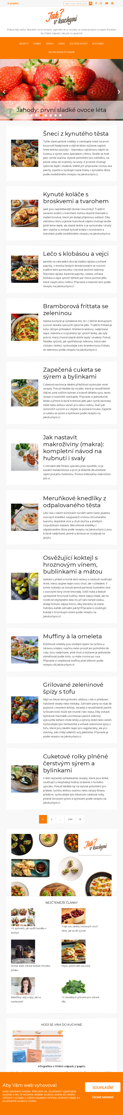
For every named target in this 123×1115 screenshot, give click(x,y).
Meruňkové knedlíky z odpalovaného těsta (74, 502)
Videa (61, 43)
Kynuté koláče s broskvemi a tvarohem (76, 198)
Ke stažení (97, 43)
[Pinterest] (112, 3)
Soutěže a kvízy (78, 43)
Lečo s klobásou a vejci (76, 253)
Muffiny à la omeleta (72, 636)
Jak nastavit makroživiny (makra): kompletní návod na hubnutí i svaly (73, 448)
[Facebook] (96, 3)
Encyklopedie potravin (61, 52)
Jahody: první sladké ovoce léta (61, 109)
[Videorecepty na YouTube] (61, 883)
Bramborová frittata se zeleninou (75, 310)
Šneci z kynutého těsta (76, 133)
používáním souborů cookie (19, 1101)
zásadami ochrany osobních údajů (55, 1097)
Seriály (50, 43)
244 (71, 819)
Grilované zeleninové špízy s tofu (73, 688)
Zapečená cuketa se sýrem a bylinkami (72, 373)
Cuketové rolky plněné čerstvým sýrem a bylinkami (75, 763)
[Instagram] (101, 3)
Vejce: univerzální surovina (76, 965)
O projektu (13, 3)
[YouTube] (106, 3)
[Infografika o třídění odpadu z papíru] (38, 1046)
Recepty (24, 43)
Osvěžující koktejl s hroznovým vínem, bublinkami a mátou (72, 564)
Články (37, 43)
